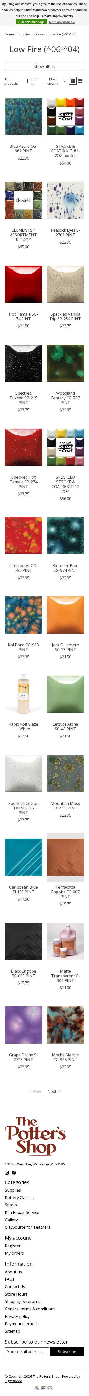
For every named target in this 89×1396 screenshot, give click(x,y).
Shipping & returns (22, 1301)
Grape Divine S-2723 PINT (23, 1057)
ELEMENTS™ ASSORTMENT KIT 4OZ (23, 234)
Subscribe (67, 1351)
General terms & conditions (30, 1309)
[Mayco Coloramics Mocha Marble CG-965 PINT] (65, 1025)
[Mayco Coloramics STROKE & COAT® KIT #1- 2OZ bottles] (65, 116)
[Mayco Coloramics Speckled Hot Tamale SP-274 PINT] (23, 447)
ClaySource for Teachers (27, 1227)
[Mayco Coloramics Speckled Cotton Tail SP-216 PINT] (23, 773)
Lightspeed (13, 1381)
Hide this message (31, 22)
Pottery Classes (19, 1197)
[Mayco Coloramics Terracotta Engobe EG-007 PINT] (65, 857)
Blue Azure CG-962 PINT (23, 149)
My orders (14, 1253)
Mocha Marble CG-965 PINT (65, 1057)
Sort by (34, 81)
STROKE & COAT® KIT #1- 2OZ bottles (65, 151)
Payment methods (22, 1323)
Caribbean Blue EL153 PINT (23, 889)
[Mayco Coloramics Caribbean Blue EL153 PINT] (23, 857)
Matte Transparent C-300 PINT (65, 975)
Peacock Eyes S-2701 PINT (65, 232)
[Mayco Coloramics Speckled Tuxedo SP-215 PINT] (23, 363)
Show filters (44, 66)
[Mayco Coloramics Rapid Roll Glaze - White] (23, 694)
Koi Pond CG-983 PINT (23, 647)
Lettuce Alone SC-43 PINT (65, 726)
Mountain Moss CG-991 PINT (65, 806)
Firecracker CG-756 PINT (23, 568)
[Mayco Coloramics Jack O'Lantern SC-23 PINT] (65, 615)
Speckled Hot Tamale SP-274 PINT (23, 481)
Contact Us (15, 1286)
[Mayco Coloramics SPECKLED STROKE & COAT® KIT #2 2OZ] (65, 447)
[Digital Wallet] (47, 1388)
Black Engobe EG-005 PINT (23, 973)
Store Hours (16, 1294)
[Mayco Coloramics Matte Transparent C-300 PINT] (65, 941)
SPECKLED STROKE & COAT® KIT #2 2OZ (65, 484)
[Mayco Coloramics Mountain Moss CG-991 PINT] (65, 773)
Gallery (11, 1220)
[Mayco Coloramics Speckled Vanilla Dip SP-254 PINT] (65, 284)
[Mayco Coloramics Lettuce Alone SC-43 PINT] (65, 694)
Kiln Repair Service (22, 1212)
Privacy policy (17, 1316)
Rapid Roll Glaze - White (23, 726)
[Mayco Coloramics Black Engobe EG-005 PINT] (23, 941)
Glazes (39, 34)
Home (9, 34)
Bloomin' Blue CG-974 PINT (65, 568)
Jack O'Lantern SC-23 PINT (65, 647)
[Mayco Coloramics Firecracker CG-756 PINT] (23, 536)
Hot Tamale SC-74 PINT (23, 316)
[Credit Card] (37, 1388)
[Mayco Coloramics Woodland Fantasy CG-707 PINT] (65, 363)
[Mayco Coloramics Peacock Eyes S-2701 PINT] (65, 200)
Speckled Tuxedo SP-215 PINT (23, 398)
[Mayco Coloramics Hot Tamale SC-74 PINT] (23, 284)
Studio (11, 1205)
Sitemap (12, 1331)
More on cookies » (62, 22)
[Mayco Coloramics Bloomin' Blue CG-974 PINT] (65, 536)
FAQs (9, 1279)
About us (13, 1271)
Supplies (24, 34)
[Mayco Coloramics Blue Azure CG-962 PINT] (23, 116)
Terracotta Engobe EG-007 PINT (65, 891)
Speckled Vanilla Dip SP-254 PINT (65, 316)
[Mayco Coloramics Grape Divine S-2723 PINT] (23, 1025)
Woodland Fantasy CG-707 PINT (65, 398)
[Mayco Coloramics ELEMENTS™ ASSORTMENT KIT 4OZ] (23, 200)
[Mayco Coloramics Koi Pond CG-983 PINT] (23, 615)
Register (13, 1246)
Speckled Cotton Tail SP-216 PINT (23, 808)
